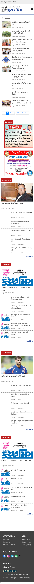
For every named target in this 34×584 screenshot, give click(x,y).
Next (26, 113)
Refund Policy (26, 539)
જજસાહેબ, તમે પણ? (16, 479)
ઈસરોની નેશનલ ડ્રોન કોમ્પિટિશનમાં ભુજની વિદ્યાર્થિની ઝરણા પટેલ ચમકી (21, 102)
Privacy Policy (26, 545)
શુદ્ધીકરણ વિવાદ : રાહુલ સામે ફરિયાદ (20, 230)
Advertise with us (9, 545)
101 (18, 113)
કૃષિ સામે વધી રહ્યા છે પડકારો (18, 470)
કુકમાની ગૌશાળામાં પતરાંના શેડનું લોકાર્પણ (20, 93)
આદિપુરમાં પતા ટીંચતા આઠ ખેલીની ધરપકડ (20, 334)
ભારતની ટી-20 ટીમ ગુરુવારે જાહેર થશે (21, 386)
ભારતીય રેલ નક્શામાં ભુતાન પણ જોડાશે (21, 213)
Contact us (6, 542)
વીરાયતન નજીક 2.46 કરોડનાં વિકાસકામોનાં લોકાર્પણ (20, 67)
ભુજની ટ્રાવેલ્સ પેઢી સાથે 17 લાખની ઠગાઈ (20, 316)
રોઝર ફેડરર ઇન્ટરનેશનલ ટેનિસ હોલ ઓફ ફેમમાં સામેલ (21, 413)
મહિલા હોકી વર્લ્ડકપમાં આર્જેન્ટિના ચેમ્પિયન (20, 396)
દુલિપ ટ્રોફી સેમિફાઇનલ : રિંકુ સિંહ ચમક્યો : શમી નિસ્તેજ (22, 422)
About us (6, 539)
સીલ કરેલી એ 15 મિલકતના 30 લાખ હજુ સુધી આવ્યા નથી (22, 58)
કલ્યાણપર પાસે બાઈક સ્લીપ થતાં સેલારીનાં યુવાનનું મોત (20, 298)
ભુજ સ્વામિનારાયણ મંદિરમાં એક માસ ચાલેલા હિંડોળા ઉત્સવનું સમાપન (22, 41)
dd (0, 583)
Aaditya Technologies (25, 578)
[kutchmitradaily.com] (10, 571)
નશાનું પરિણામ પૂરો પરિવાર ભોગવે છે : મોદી (21, 240)
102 (22, 113)
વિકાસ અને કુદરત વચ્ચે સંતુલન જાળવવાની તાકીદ (19, 506)
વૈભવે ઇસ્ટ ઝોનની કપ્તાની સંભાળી (20, 403)
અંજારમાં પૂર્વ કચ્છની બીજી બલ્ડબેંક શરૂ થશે (21, 85)
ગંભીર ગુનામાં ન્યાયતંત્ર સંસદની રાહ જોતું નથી (21, 249)
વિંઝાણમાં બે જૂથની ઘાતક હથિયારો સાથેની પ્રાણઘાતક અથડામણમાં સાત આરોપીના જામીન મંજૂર (20, 325)
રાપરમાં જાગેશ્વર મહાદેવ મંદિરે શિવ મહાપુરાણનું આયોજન (21, 76)
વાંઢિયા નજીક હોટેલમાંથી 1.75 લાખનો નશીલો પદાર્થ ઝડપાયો (21, 307)
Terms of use (26, 542)
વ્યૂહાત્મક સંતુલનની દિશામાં (18, 497)
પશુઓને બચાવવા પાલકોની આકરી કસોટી (21, 24)
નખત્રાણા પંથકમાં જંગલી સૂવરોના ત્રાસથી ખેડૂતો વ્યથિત (20, 50)
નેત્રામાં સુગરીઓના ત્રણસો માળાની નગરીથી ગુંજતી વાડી (21, 32)
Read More (29, 257)
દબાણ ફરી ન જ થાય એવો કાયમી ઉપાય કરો (21, 489)
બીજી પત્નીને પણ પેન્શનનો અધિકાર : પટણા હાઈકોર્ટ (20, 223)
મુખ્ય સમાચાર (9, 18)
